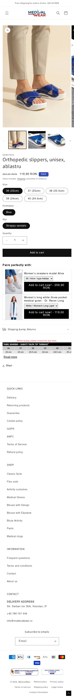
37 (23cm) (34, 191)
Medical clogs (15, 536)
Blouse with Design (18, 505)
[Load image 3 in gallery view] (56, 140)
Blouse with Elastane (19, 513)
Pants (10, 528)
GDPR (10, 429)
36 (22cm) (12, 191)
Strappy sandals (16, 226)
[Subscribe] (55, 641)
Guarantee (13, 413)
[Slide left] (4, 141)
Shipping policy (41, 687)
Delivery (12, 398)
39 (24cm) (12, 199)
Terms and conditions (19, 566)
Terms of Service (17, 444)
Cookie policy (15, 421)
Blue (9, 212)
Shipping (21, 179)
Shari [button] (9, 365)
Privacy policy (57, 682)
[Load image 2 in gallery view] (37, 140)
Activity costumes (17, 489)
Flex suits (12, 482)
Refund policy (15, 452)
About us (12, 581)
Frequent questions (18, 558)
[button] (7, 13)
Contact (11, 574)
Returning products (18, 405)
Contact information (38, 692)
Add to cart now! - (46, 286)
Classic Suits (14, 474)
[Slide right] (70, 141)
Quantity (7, 233)
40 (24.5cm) (35, 199)
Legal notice (57, 687)
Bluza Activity (14, 521)
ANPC (10, 437)
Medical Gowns (16, 497)
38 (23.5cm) (57, 191)
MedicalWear (24, 682)
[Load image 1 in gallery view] (17, 140)
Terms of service (22, 687)
